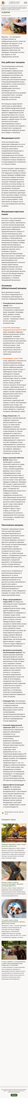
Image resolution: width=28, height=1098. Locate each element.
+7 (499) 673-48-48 (14, 2)
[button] (25, 2)
